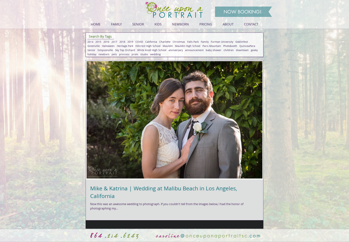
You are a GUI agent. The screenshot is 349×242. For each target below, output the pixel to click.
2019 (130, 41)
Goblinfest (241, 41)
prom (135, 54)
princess (124, 54)
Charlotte (165, 41)
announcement (194, 50)
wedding (155, 54)
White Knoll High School (151, 50)
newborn (104, 54)
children (229, 50)
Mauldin (168, 45)
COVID (139, 41)
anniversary (176, 50)
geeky (254, 50)
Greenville (93, 45)
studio (144, 54)
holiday (91, 54)
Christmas (179, 41)
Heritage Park (125, 45)
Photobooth (230, 45)
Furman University (222, 41)
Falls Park (193, 41)
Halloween (108, 45)
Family (205, 41)
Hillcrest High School (148, 45)
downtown (242, 50)
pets (114, 54)
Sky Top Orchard (125, 50)
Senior (91, 50)
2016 (106, 41)
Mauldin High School (187, 45)
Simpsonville (105, 50)
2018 (122, 41)
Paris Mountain (211, 45)
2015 (98, 41)
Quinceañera (247, 45)
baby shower (213, 50)
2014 (90, 41)
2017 (114, 41)
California (151, 41)
